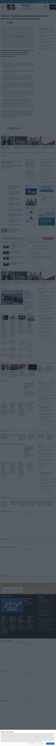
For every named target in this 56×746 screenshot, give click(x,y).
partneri (5, 733)
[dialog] (28, 738)
